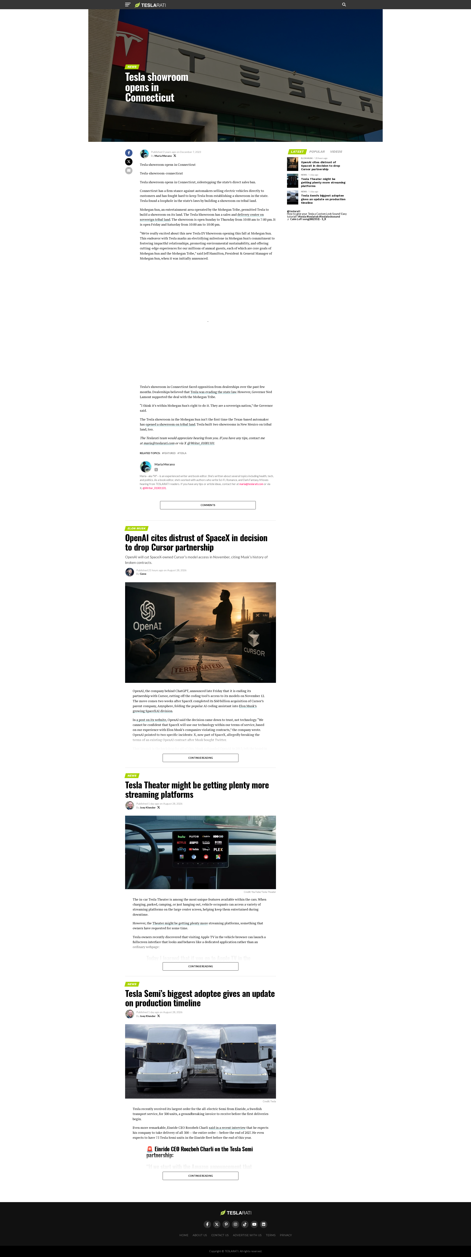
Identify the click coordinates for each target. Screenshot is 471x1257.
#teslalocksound (329, 216)
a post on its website (151, 720)
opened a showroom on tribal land (170, 424)
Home (183, 1235)
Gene (143, 573)
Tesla (182, 453)
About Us (200, 1235)
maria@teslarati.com (251, 484)
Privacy (286, 1235)
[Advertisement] (208, 296)
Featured (170, 453)
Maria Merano (163, 155)
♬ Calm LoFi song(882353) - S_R (306, 219)
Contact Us (220, 1235)
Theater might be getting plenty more (180, 923)
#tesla (302, 216)
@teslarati (293, 211)
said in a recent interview (227, 1127)
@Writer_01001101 (154, 488)
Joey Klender (148, 807)
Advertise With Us (247, 1235)
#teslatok (313, 216)
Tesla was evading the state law (213, 392)
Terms (271, 1235)
